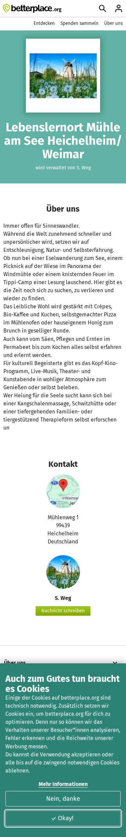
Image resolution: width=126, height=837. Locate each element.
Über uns (113, 23)
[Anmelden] (119, 8)
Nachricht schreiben (63, 611)
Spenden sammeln (79, 23)
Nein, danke (63, 798)
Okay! (66, 818)
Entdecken (44, 23)
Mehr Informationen (63, 784)
